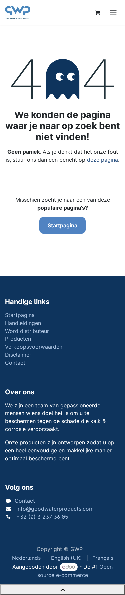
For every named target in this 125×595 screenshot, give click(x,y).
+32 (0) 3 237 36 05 (41, 516)
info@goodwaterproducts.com (54, 508)
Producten (18, 338)
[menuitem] (26, 558)
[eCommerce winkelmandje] (97, 12)
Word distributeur (27, 331)
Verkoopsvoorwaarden (33, 346)
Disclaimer (18, 354)
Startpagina (62, 225)
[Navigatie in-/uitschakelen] (113, 12)
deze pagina (102, 159)
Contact (15, 362)
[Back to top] (62, 589)
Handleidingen (23, 323)
